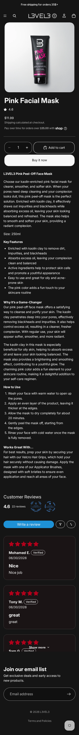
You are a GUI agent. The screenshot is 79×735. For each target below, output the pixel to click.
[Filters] (60, 524)
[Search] (14, 16)
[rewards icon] (54, 16)
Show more (37, 647)
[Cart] (74, 16)
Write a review (28, 524)
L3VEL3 (44, 711)
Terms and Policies (39, 720)
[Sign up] (69, 694)
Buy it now (39, 160)
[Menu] (5, 16)
